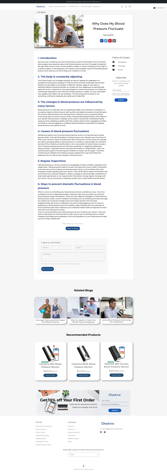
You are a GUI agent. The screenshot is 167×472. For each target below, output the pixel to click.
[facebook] (101, 40)
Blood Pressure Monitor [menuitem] (57, 6)
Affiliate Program (73, 438)
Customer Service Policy (44, 426)
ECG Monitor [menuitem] (73, 6)
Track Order (71, 435)
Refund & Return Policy (43, 444)
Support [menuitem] (96, 6)
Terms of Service (41, 429)
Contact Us (71, 429)
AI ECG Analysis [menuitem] (86, 6)
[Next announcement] (131, 1)
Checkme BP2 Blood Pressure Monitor (50, 365)
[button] (122, 7)
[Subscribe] (97, 455)
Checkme (80, 469)
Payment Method (74, 432)
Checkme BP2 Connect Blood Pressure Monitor (116, 365)
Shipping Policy (41, 438)
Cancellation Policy (42, 441)
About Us (71, 426)
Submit (121, 100)
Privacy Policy (40, 432)
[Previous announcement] (36, 1)
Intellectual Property (42, 435)
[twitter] (106, 40)
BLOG (70, 441)
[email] (114, 40)
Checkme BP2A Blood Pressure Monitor (83, 365)
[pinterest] (110, 40)
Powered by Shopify (88, 469)
